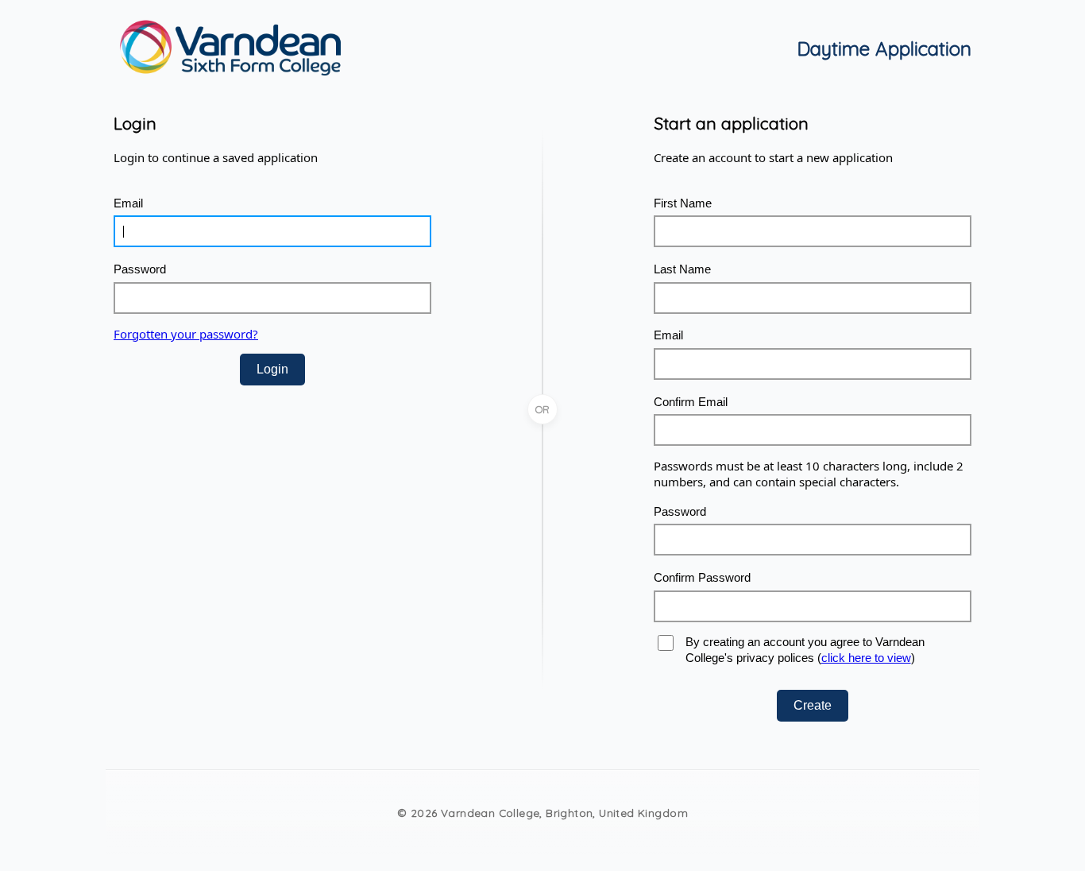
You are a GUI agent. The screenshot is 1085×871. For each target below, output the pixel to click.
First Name (683, 203)
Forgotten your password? (186, 334)
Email (128, 203)
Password (140, 269)
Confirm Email (691, 401)
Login (272, 369)
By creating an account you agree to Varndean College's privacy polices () (805, 649)
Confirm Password (702, 577)
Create (812, 705)
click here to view (866, 657)
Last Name (682, 269)
